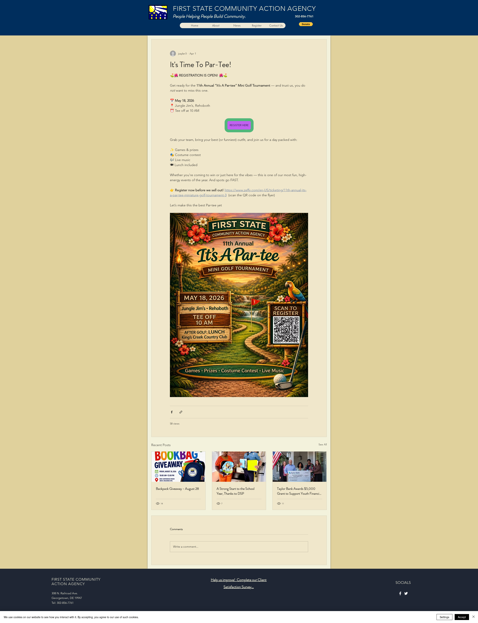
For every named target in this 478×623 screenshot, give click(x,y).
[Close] (473, 617)
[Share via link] (181, 412)
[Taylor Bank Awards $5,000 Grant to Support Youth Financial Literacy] (300, 467)
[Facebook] (400, 593)
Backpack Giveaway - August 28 (177, 488)
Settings (444, 617)
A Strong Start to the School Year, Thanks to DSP (235, 491)
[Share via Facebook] (171, 412)
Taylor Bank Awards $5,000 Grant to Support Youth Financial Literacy (299, 491)
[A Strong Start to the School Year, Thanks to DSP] (239, 467)
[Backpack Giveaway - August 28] (178, 467)
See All (323, 444)
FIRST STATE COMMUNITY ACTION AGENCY (244, 8)
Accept (462, 617)
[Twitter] (406, 593)
